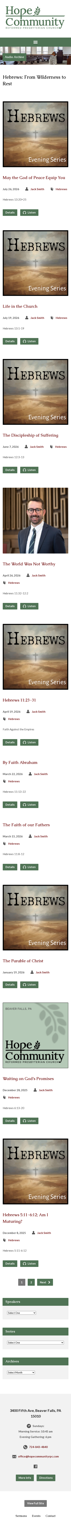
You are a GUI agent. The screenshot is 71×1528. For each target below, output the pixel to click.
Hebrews (61, 189)
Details (10, 212)
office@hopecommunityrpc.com (38, 1456)
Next (43, 1282)
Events (36, 1516)
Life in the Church (20, 306)
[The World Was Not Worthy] (35, 550)
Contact (51, 1516)
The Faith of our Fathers (26, 825)
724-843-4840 (38, 1447)
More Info (25, 1477)
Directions (46, 1477)
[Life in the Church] (35, 293)
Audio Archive (14, 57)
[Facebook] (35, 1466)
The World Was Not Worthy (29, 564)
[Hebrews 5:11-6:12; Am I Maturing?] (35, 1201)
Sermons (21, 1516)
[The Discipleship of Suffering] (35, 422)
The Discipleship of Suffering (30, 435)
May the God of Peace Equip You (34, 177)
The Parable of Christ (23, 961)
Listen (31, 212)
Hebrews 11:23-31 (19, 700)
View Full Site (35, 1503)
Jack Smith (37, 189)
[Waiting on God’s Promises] (35, 1065)
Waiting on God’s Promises (28, 1078)
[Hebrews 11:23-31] (35, 686)
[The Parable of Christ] (35, 947)
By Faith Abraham (20, 762)
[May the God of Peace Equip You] (35, 164)
